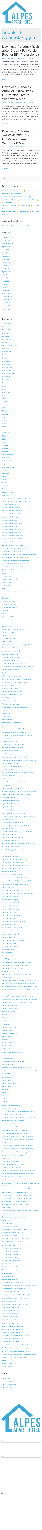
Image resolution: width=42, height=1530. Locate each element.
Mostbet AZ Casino (8, 1011)
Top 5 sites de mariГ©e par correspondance (16, 1239)
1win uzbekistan (7, 352)
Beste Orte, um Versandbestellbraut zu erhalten (17, 567)
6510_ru (4, 405)
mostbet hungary (7, 1021)
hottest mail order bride (9, 741)
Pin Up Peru (6, 1089)
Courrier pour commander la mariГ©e (14, 663)
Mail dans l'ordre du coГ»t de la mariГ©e (15, 878)
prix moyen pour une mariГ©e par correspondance (18, 1139)
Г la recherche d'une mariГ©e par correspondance (19, 1354)
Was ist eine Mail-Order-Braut (11, 1292)
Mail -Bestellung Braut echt (11, 840)
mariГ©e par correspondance (12, 959)
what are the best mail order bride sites (15, 1304)
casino (4, 613)
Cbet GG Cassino (7, 641)
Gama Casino (6, 716)
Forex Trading (6, 713)
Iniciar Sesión (6, 1378)
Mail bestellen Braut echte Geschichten (15, 859)
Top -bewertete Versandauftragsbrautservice (17, 1229)
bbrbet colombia (7, 492)
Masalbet (5, 971)
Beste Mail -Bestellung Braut (11, 551)
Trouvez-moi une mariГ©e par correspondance (17, 1270)
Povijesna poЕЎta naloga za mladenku (14, 1130)
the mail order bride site (10, 1226)
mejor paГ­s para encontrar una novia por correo (18, 996)
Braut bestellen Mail (8, 601)
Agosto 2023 (6, 272)
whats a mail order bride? (10, 1323)
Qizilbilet (5, 1142)
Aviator (4, 464)
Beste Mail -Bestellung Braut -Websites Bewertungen (19, 554)
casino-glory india (8, 632)
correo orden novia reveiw (10, 657)
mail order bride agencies (10, 890)
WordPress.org (7, 1387)
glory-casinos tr (7, 719)
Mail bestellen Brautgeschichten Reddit (15, 865)
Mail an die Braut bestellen (10, 853)
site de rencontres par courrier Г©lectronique (17, 1180)
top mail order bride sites (10, 1254)
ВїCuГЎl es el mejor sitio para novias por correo (17, 1348)
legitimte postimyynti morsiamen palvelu (15, 813)
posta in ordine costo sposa (11, 1105)
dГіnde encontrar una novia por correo (14, 682)
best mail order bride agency (11, 507)
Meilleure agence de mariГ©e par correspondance (18, 983)
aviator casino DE (8, 467)
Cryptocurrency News (9, 673)
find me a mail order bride (10, 704)
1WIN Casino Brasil (8, 339)
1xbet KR (5, 386)
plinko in (4, 1102)
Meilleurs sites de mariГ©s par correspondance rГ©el (19, 986)
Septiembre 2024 (8, 243)
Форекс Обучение (8, 1366)
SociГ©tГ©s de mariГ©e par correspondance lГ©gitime (20, 1211)
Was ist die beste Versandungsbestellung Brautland (19, 1285)
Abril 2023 (5, 284)
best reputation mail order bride (12, 545)
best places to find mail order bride (13, 542)
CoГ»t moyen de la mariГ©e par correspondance (18, 666)
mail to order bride (8, 949)
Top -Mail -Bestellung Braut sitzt (12, 1232)
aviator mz (5, 476)
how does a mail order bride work (13, 744)
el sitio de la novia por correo (11, 694)
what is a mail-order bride (10, 1310)
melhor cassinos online (9, 1005)
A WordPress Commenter (10, 226)
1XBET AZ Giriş (7, 367)
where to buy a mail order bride (12, 1329)
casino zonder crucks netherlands (13, 629)
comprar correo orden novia (11, 651)
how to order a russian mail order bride (14, 757)
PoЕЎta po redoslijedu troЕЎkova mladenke (16, 1133)
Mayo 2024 (6, 256)
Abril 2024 (5, 259)
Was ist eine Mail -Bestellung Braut (13, 1288)
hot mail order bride (8, 738)
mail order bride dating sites (11, 903)
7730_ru (5, 408)
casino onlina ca (7, 620)
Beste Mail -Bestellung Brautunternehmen (16, 560)
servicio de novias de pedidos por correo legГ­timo (18, 1170)
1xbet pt (4, 389)
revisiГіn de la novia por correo (12, 1167)
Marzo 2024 (6, 262)
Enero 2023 (6, 293)
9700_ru (5, 451)
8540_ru (5, 423)
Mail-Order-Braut (7, 956)
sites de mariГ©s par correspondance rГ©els (17, 1189)
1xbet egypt (6, 377)
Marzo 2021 (6, 309)
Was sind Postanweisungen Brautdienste (15, 1298)
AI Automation (6, 458)
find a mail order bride (9, 701)
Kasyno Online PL (8, 779)
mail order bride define (9, 906)
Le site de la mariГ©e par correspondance (16, 794)
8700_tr (4, 426)
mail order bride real (8, 918)
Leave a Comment (8, 58)
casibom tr (5, 610)
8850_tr (4, 430)
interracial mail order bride (10, 763)
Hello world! (25, 226)
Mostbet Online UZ (8, 1030)
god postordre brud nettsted (11, 722)
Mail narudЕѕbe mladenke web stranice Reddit (17, 881)
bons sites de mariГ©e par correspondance (16, 592)
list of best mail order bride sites (12, 822)
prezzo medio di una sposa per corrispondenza (17, 1136)
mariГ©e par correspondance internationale (16, 962)
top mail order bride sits (10, 1257)
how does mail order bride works (12, 747)
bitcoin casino (6, 582)
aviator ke (5, 473)
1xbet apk (5, 358)
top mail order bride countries (11, 1248)
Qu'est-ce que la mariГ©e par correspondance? (18, 1152)
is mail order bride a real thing (12, 766)
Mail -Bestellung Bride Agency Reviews (15, 850)
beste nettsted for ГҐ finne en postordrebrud (16, 564)
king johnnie (6, 785)
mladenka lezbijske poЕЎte (10, 1008)
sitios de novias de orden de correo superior (16, 1195)
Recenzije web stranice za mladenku (14, 1164)
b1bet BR (5, 482)
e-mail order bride (8, 685)
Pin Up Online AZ (7, 1086)
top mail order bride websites (11, 1260)
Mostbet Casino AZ (8, 1018)
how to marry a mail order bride (12, 754)
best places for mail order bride (12, 539)
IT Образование (7, 769)
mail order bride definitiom (10, 909)
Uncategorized (20, 58)
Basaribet (5, 489)
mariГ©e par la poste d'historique (13, 968)
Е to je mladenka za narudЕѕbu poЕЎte (14, 1357)
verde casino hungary (9, 1276)
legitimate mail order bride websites (13, 810)
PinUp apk (5, 1096)
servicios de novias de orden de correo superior (17, 1173)
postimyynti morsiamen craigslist (13, 1114)
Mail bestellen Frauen (9, 871)
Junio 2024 (5, 253)
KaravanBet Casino (8, 776)
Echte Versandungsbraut (10, 688)
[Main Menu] (38, 13)
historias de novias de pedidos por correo (15, 732)
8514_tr (4, 420)
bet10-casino (6, 576)
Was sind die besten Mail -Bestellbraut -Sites (16, 1295)
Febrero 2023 (6, 290)
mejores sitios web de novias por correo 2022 (17, 1002)
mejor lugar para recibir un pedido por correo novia (18, 990)
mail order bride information (11, 915)
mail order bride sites (9, 924)
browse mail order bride (10, 607)
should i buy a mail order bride (12, 1177)
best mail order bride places (11, 517)
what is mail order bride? (10, 1317)
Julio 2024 (5, 250)
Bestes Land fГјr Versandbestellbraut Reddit (16, 570)
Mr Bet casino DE (7, 1049)
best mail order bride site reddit (12, 523)
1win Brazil (5, 336)
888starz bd (6, 433)
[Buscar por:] (21, 178)
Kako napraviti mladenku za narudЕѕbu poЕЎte (17, 772)
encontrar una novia (8, 698)
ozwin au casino (7, 1064)
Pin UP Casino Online (9, 1083)
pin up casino (6, 1077)
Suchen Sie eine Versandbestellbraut (14, 1217)
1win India (5, 342)
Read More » (6, 79)
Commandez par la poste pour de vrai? (15, 648)
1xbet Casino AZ (7, 370)
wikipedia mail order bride (10, 1341)
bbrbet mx (5, 495)
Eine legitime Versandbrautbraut (12, 691)
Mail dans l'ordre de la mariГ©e (12, 875)
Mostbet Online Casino (9, 1027)
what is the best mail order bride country (15, 1320)
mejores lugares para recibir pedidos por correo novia (19, 999)
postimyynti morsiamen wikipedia (13, 1120)
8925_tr (4, 436)
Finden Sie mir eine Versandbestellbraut (15, 707)
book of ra (5, 595)
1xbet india (5, 380)
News (4, 1055)
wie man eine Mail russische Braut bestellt (16, 1335)
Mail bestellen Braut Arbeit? (11, 856)
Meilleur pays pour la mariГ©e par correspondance (19, 980)
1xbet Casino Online (8, 373)
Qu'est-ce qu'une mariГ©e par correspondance (17, 1145)
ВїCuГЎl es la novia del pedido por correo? (16, 1351)
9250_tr (4, 442)
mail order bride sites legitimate (12, 928)
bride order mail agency (10, 604)
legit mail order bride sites (10, 800)
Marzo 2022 (6, 306)
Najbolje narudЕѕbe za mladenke (12, 1052)
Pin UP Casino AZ (8, 1080)
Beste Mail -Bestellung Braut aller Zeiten (15, 557)
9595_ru (5, 448)
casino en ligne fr (7, 617)
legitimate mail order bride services (13, 807)
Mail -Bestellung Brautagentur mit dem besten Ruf (18, 843)
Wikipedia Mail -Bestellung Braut (12, 1338)
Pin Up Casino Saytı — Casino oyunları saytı (16, 197)
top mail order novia (8, 1264)
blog (3, 588)
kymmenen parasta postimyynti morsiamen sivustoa (19, 791)
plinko (4, 1099)
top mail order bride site (10, 1251)
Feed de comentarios (9, 1384)
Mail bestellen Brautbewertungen (13, 862)
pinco (4, 1092)
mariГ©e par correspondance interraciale (15, 965)
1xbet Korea (6, 383)
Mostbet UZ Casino (8, 1043)
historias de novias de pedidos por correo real (17, 735)
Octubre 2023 (6, 268)
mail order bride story (9, 937)
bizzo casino (6, 585)
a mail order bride (8, 454)
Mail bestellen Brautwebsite (11, 868)
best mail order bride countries (12, 514)
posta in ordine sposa (9, 1108)
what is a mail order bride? (10, 1307)
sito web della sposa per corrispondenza (15, 1201)
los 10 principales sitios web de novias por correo (18, 831)
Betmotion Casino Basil (9, 579)
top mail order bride (8, 1245)
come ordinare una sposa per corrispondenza (17, 645)
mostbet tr (5, 1039)
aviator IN (5, 470)
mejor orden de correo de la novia (13, 993)
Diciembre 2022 (7, 296)
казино (4, 1360)
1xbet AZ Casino (7, 364)
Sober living (6, 1207)
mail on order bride (8, 887)
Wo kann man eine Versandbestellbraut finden (17, 1345)
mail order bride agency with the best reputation (18, 893)
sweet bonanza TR (8, 1223)
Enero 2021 (5, 312)
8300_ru (5, 414)
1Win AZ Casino (7, 330)
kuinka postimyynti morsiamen (12, 788)
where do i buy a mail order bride (13, 1326)
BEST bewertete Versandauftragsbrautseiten (17, 498)
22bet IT (5, 401)
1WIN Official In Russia (9, 345)
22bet (4, 398)
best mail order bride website (11, 532)
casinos (4, 635)
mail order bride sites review (11, 934)
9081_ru (4, 439)
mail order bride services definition (13, 921)
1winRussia (5, 355)
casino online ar (7, 623)
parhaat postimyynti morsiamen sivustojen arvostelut (19, 1071)
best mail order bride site (10, 520)
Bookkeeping (6, 598)
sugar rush (5, 1220)
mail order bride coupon (10, 896)
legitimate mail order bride (10, 804)
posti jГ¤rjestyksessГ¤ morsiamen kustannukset (18, 1111)
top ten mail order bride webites (12, 1267)
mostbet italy (6, 1024)
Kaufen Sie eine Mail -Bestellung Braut (14, 782)
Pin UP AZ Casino (8, 1074)
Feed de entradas (8, 1381)
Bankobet (5, 486)
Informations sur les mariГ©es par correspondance (19, 760)
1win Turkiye (6, 348)
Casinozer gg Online (8, 638)
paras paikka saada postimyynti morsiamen (16, 1068)
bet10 (4, 573)
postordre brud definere (10, 1124)
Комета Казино (7, 1363)
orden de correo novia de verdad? (13, 1061)
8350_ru (5, 417)
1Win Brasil (5, 333)
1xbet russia (6, 392)
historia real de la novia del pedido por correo (17, 729)
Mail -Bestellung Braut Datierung (12, 837)
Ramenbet (5, 1158)
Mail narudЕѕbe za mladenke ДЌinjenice (15, 884)
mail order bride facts (9, 912)
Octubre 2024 (6, 240)
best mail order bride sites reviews (13, 529)
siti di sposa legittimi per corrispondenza (15, 1192)
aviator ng (5, 479)
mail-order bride (7, 952)
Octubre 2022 (6, 300)
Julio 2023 (5, 275)
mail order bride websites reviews (13, 940)
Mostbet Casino (7, 1015)
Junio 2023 (5, 278)
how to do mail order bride (10, 751)
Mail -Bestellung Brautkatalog (11, 847)
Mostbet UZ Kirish (8, 1046)
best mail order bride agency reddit (13, 511)
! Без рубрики (6, 323)
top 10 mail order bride (9, 1236)
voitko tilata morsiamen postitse (12, 1282)
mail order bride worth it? (10, 946)
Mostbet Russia (7, 1036)
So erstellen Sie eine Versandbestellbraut (15, 1204)
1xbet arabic (6, 361)
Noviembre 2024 (7, 237)
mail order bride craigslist (10, 900)
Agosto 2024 (6, 247)
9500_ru (5, 445)
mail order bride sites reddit (11, 931)
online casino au (7, 1058)
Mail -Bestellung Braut (9, 834)
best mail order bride (9, 504)
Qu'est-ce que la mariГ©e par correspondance (17, 1149)
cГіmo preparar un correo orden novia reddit (16, 679)
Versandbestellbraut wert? (10, 1279)
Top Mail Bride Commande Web (12, 1242)
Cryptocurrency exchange (10, 670)
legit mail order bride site (10, 797)
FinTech (4, 710)
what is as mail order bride (10, 1313)
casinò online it (7, 626)
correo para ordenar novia (10, 660)
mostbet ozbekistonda (9, 1033)
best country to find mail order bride (14, 501)
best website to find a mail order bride (14, 548)
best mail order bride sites (10, 526)
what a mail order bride (9, 1301)
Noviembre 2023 (7, 265)
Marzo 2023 (6, 287)
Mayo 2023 (6, 281)
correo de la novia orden (10, 654)
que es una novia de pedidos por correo (15, 1155)
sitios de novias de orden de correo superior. (16, 1198)
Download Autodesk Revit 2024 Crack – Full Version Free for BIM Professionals (21, 50)
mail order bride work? (9, 943)
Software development (9, 1214)
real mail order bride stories (11, 1161)
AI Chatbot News (7, 461)
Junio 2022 (5, 303)
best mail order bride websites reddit (14, 536)
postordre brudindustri (9, 1127)
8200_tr (4, 411)
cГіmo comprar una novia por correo (14, 676)
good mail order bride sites (10, 726)
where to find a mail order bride (12, 1332)
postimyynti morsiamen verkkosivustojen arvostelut (19, 1117)
